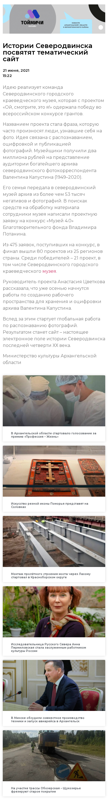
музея (49, 271)
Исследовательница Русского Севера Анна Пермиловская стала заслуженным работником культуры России (48, 648)
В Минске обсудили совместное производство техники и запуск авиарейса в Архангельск (47, 719)
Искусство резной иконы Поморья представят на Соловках (49, 505)
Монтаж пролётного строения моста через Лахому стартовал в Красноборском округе (51, 575)
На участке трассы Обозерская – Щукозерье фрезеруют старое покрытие (46, 789)
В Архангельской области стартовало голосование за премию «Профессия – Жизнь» (53, 435)
